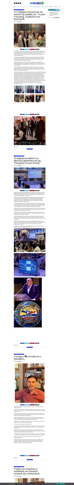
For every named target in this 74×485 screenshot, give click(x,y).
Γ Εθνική (18, 6)
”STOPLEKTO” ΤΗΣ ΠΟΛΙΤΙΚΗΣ (36, 6)
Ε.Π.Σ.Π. (24, 6)
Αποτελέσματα (55, 6)
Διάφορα (46, 6)
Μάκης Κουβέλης (19, 165)
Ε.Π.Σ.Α (21, 6)
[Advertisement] (29, 108)
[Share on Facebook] (22, 49)
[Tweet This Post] (27, 49)
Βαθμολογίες (50, 6)
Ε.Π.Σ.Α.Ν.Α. (30, 6)
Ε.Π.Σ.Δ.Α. (27, 6)
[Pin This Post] (32, 49)
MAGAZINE (42, 6)
